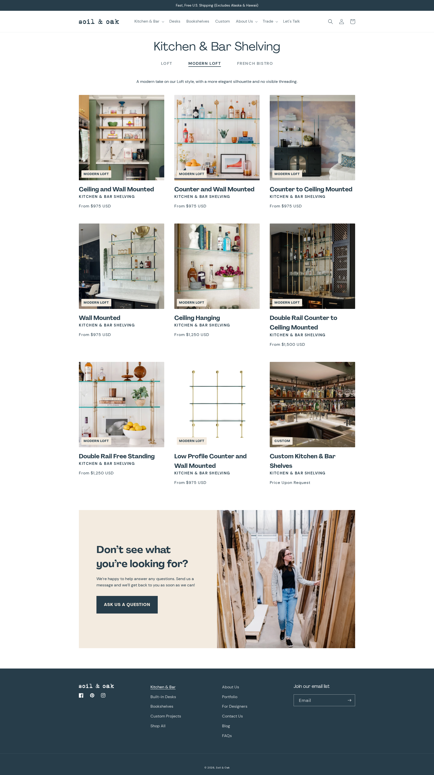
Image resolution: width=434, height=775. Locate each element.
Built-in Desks (163, 696)
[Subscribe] (349, 700)
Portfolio (229, 696)
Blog (226, 726)
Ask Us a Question (127, 604)
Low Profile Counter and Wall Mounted (210, 461)
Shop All (158, 726)
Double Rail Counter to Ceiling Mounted (303, 322)
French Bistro (255, 63)
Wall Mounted (99, 318)
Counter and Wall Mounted (214, 189)
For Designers (234, 706)
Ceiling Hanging (197, 318)
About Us (230, 687)
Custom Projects (165, 716)
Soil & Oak (223, 767)
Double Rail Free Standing (117, 456)
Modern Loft (204, 63)
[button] (148, 21)
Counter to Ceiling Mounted (311, 189)
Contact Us (232, 716)
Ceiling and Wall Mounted (116, 189)
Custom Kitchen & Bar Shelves (303, 461)
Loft (166, 63)
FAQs (227, 735)
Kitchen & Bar (163, 687)
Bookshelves (161, 706)
